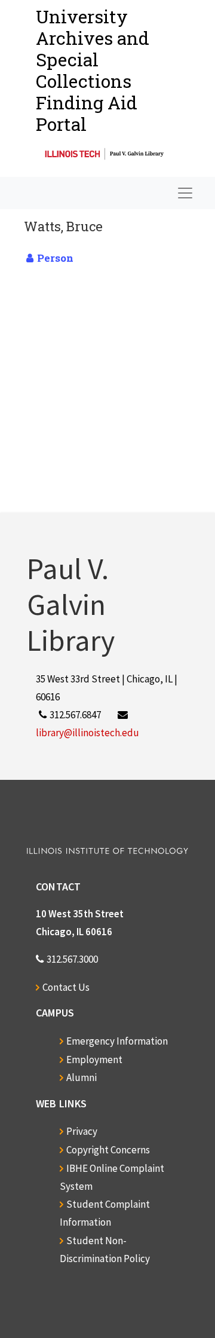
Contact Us (66, 987)
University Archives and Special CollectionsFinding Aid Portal (92, 70)
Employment (94, 1059)
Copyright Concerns (108, 1149)
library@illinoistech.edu (87, 732)
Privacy (81, 1131)
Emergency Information (117, 1041)
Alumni (81, 1077)
